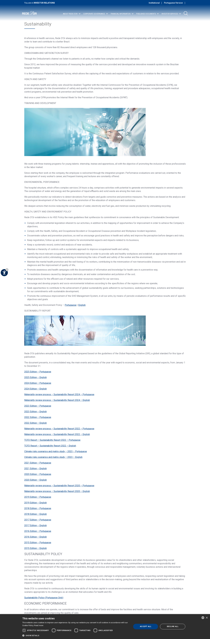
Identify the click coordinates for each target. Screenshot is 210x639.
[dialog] (105, 626)
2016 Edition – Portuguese (37, 531)
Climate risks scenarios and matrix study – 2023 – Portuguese (55, 451)
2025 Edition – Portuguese (37, 371)
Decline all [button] (172, 626)
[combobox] (202, 617)
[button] (75, 635)
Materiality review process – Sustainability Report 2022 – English (57, 434)
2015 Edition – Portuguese (37, 542)
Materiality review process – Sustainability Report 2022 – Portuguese (59, 428)
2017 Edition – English (35, 525)
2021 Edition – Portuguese (37, 462)
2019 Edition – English (35, 502)
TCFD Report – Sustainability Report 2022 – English (50, 445)
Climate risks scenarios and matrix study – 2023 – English (53, 457)
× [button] (207, 618)
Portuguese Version (173, 3)
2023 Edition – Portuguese (37, 406)
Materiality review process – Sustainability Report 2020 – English (57, 491)
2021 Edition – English (35, 468)
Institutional (154, 3)
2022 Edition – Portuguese (37, 417)
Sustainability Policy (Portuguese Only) (43, 597)
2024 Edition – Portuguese (37, 383)
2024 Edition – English (35, 388)
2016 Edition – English (35, 536)
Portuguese (70, 305)
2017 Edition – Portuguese (37, 519)
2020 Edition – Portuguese (37, 474)
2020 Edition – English (35, 480)
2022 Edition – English (35, 423)
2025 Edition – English (35, 377)
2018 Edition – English (35, 514)
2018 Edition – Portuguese (37, 508)
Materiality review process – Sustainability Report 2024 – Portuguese (59, 394)
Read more (38, 625)
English (82, 305)
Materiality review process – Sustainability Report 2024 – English (57, 400)
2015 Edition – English (35, 548)
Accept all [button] (145, 626)
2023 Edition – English (35, 411)
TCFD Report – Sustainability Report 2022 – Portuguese (52, 440)
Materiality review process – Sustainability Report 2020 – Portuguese (59, 485)
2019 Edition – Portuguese (37, 497)
